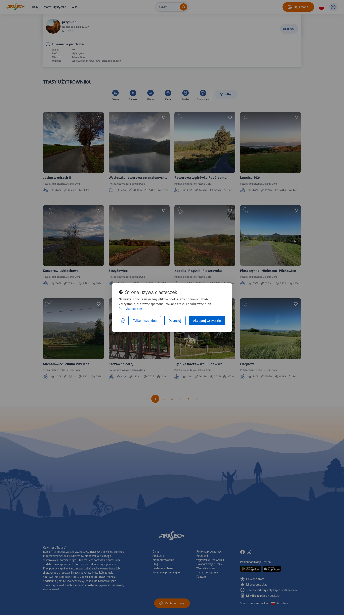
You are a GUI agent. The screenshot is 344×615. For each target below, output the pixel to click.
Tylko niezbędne (145, 320)
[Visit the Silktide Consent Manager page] (122, 320)
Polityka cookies (131, 308)
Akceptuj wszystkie (207, 320)
